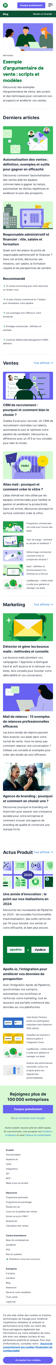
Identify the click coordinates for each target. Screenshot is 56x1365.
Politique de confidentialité (38, 1135)
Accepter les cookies (28, 1360)
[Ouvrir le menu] (50, 5)
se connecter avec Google (30, 1118)
